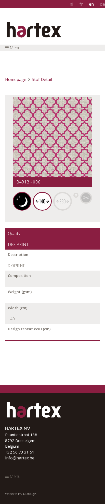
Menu (15, 47)
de (102, 4)
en (91, 4)
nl (71, 4)
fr (81, 4)
